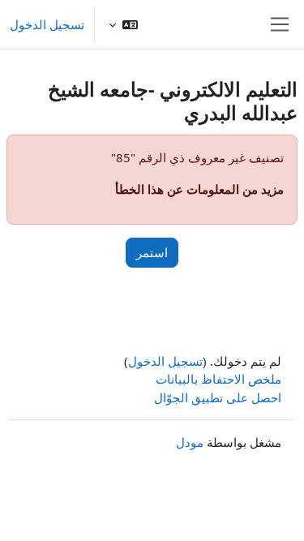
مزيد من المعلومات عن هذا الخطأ (199, 189)
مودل (189, 442)
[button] (123, 24)
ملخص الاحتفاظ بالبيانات (218, 379)
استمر (152, 252)
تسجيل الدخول (47, 24)
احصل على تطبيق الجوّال (217, 397)
